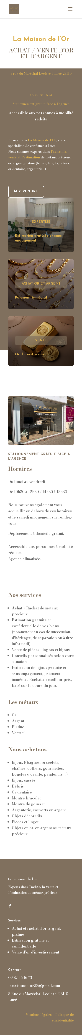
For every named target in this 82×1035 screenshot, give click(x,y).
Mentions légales (39, 1014)
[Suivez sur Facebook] (10, 906)
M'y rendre (26, 191)
